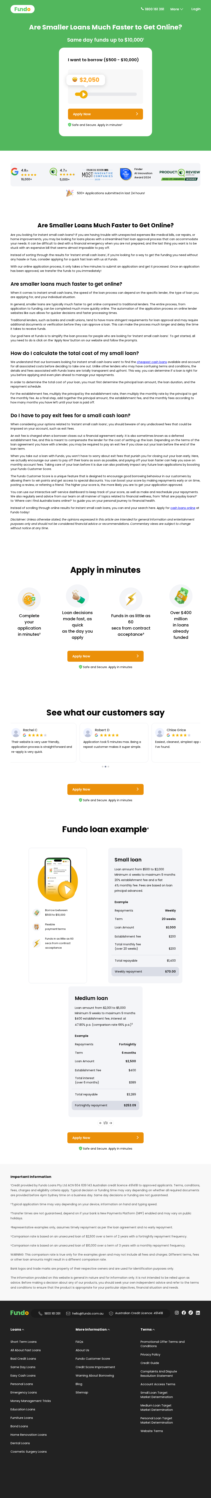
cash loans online (182, 508)
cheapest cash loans (152, 362)
